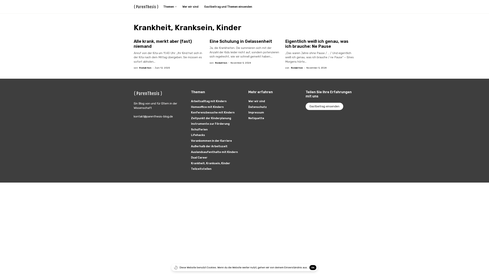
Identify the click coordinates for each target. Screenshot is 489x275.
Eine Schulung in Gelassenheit (241, 41)
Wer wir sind (256, 101)
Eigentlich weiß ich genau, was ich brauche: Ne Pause (316, 44)
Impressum (256, 112)
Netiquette (256, 118)
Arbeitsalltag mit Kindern (209, 101)
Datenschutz (257, 107)
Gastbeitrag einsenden (324, 106)
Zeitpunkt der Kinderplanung (211, 118)
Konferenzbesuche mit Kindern (213, 112)
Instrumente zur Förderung (210, 123)
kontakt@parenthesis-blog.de (153, 116)
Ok (312, 267)
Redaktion (145, 68)
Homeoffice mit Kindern (207, 107)
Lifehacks (198, 135)
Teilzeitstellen (201, 169)
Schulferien (199, 129)
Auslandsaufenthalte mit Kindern (214, 152)
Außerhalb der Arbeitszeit (209, 146)
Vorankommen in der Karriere (211, 140)
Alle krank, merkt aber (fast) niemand (163, 44)
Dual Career (199, 157)
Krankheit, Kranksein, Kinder (210, 163)
